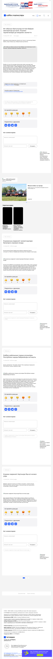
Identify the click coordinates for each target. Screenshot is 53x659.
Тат (40, 15)
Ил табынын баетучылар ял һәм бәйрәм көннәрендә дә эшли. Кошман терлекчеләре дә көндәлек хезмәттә (19, 102)
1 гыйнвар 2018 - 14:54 (7, 479)
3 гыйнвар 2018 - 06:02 (7, 360)
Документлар (21, 593)
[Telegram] (12, 125)
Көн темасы (8, 24)
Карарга (40, 655)
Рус (33, 15)
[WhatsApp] (15, 125)
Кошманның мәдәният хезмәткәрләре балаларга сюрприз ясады (19, 318)
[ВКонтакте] (6, 125)
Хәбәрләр (7, 351)
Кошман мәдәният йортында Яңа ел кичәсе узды (17, 550)
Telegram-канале (9, 85)
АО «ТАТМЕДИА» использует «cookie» (12, 653)
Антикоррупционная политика (11, 652)
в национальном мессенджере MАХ (14, 91)
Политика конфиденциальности (11, 656)
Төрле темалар (31, 593)
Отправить (32, 146)
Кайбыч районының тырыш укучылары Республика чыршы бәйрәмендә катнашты (20, 436)
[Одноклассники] (9, 125)
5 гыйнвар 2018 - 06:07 (7, 35)
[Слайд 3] (26, 202)
